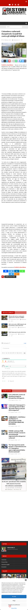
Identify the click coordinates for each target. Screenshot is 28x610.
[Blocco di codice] (15, 353)
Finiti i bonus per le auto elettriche (17, 332)
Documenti (3, 567)
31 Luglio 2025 (13, 327)
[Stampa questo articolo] (14, 61)
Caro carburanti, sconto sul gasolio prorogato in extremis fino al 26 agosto (17, 396)
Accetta (14, 596)
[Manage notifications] (10, 606)
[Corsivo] (5, 353)
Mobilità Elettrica (10, 276)
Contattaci (3, 560)
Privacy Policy (14, 608)
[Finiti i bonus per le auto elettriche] (4, 333)
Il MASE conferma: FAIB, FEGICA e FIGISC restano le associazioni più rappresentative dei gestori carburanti (17, 434)
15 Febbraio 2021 (7, 40)
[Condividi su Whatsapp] (16, 61)
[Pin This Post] (9, 61)
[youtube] (9, 4)
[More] (16, 274)
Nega (14, 600)
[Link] (17, 353)
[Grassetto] (3, 353)
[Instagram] (18, 4)
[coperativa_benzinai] (14, 490)
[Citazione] (14, 353)
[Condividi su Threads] (25, 61)
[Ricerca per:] (14, 27)
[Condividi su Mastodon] (18, 61)
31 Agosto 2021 (13, 334)
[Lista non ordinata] (12, 353)
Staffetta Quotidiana (7, 65)
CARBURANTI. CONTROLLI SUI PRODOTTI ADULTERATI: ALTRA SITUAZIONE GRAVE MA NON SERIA (17, 420)
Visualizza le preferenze (14, 604)
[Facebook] (12, 4)
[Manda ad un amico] (12, 61)
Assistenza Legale (5, 564)
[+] (21, 352)
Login (24, 343)
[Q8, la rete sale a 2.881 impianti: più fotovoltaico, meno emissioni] (4, 325)
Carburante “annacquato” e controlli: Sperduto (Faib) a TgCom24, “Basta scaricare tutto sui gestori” (17, 407)
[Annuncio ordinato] (10, 353)
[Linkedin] (16, 271)
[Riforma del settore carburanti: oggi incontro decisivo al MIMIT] (4, 318)
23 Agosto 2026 (14, 400)
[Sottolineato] (6, 353)
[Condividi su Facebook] (2, 61)
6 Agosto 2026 (13, 426)
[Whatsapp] (22, 271)
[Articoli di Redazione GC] (3, 551)
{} (19, 352)
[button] (26, 580)
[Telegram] (11, 274)
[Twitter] (15, 4)
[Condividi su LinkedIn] (7, 61)
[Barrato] (8, 353)
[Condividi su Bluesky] (23, 61)
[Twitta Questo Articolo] (5, 61)
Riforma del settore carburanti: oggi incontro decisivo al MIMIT (16, 317)
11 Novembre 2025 (14, 319)
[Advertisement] (14, 18)
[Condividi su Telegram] (20, 61)
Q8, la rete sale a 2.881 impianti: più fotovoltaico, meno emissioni (17, 324)
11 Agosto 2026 (13, 412)
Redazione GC (16, 40)
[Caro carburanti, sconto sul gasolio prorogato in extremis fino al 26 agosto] (4, 396)
